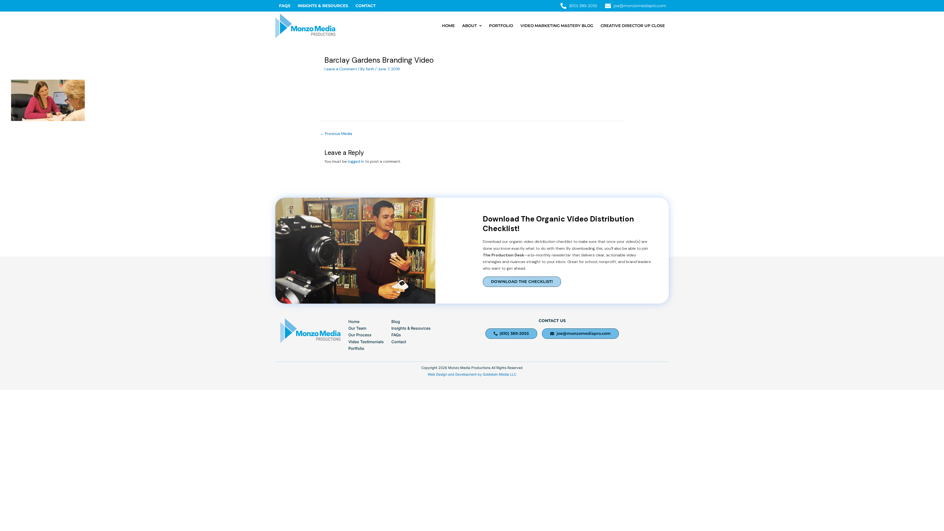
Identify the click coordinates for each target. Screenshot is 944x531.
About (469, 25)
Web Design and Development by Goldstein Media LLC (472, 374)
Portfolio (501, 25)
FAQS (284, 5)
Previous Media (336, 133)
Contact (365, 5)
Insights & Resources (323, 5)
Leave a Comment (340, 69)
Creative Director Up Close (633, 25)
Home (448, 25)
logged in (356, 161)
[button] (471, 25)
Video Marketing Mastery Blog (556, 25)
